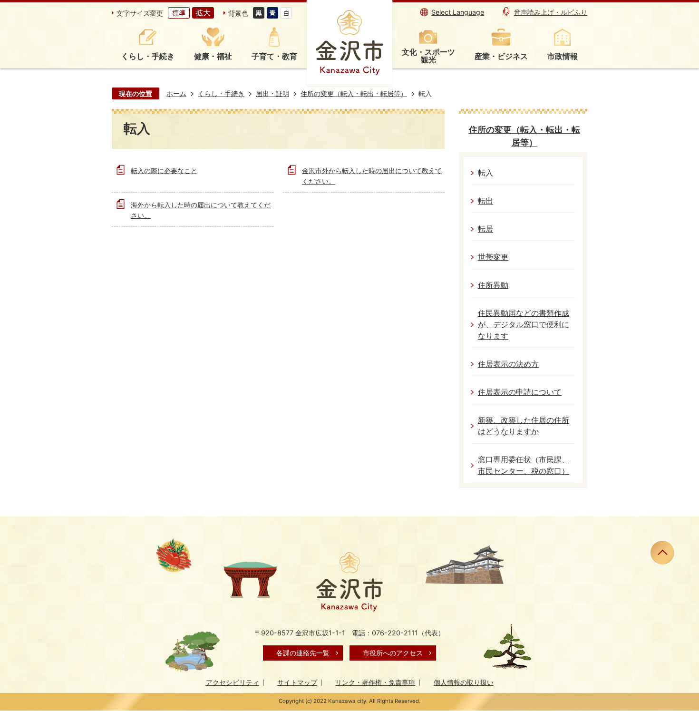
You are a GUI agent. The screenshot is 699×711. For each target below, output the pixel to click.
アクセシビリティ (232, 682)
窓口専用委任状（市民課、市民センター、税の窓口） (523, 465)
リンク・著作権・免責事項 (375, 682)
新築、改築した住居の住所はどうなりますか (523, 426)
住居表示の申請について (520, 392)
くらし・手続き (221, 93)
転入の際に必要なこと (164, 170)
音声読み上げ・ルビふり (550, 12)
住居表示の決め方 (508, 364)
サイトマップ (297, 682)
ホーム (176, 93)
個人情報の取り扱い (464, 682)
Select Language (457, 12)
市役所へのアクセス (393, 653)
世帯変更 (493, 257)
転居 (485, 229)
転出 (485, 200)
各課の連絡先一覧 (303, 653)
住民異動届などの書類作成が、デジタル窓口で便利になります (523, 325)
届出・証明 (272, 93)
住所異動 (493, 285)
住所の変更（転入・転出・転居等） (354, 93)
